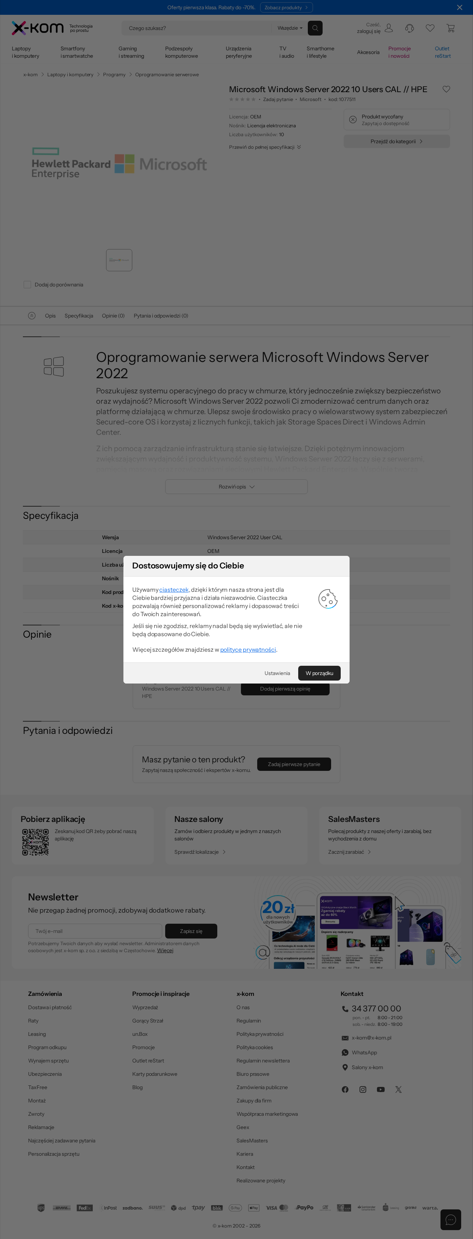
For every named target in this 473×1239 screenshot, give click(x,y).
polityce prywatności (248, 649)
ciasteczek (173, 589)
